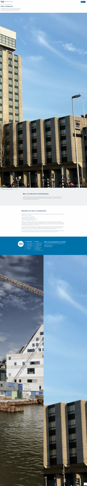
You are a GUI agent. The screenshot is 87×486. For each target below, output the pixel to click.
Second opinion (29, 246)
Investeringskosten (30, 245)
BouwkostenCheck (39, 247)
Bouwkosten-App (38, 245)
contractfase (43, 228)
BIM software (38, 248)
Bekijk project (78, 185)
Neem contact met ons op (48, 245)
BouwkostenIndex (39, 244)
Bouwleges (37, 246)
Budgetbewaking (29, 244)
